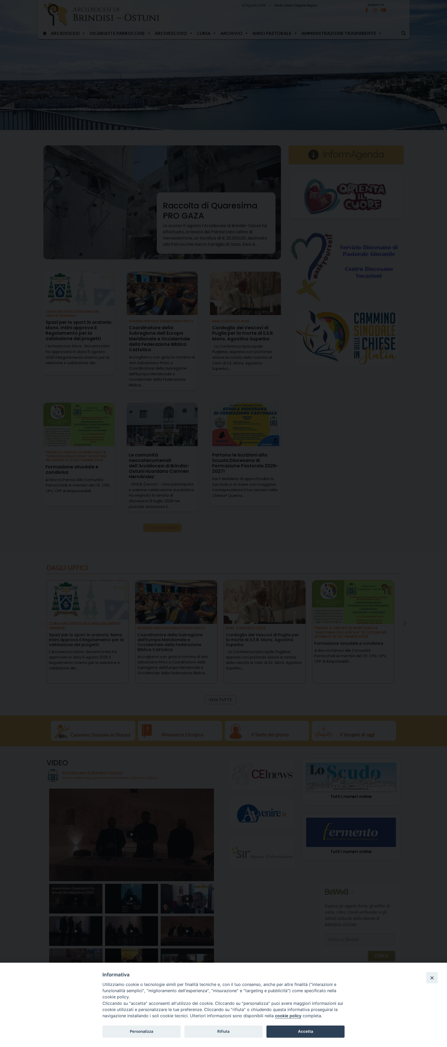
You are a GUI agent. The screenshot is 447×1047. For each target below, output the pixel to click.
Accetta (305, 1031)
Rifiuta (223, 1031)
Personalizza (141, 1031)
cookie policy (288, 1015)
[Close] (432, 977)
